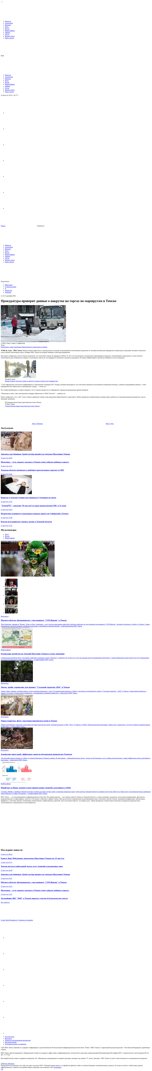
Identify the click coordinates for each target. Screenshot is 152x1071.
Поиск (3, 226)
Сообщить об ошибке (25, 920)
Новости (8, 21)
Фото (7, 27)
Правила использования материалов (18, 1040)
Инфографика (10, 31)
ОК (2, 1069)
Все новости (5, 902)
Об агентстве (9, 1037)
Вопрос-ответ (10, 36)
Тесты (7, 34)
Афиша (7, 32)
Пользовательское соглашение (15, 1044)
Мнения (8, 25)
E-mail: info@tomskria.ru (9, 920)
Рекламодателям (10, 1042)
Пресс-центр (9, 38)
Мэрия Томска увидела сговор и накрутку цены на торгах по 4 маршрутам (31, 381)
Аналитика (9, 23)
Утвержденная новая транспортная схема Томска (22, 406)
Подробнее (57, 1067)
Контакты (8, 1038)
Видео (7, 29)
